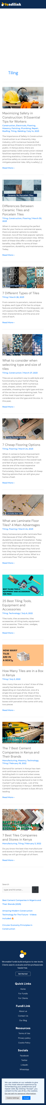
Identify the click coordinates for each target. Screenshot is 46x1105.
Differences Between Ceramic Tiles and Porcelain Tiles (18, 210)
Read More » (8, 167)
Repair (35, 128)
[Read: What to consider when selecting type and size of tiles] (23, 344)
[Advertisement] (23, 32)
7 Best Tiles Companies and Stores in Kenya (19, 837)
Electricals (21, 125)
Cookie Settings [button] (13, 1098)
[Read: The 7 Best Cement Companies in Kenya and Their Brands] (23, 732)
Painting (16, 128)
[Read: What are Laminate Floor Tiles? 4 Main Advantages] (23, 505)
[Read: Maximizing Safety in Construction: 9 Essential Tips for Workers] (23, 97)
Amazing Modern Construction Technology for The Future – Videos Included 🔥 (19, 915)
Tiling (13, 131)
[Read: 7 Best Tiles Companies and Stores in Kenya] (23, 819)
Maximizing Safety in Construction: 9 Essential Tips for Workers (21, 117)
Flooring (31, 125)
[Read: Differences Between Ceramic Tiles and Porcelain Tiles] (23, 190)
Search (5, 884)
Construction (8, 125)
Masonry (6, 128)
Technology (14, 613)
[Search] (35, 889)
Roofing (6, 131)
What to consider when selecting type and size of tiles (21, 364)
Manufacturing (9, 760)
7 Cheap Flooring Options (21, 445)
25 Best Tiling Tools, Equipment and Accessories (16, 605)
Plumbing (26, 128)
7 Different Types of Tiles (20, 293)
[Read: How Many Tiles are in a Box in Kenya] (23, 655)
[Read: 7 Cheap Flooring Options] (23, 429)
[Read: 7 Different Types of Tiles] (23, 277)
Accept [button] (26, 1098)
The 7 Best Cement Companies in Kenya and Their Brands (20, 752)
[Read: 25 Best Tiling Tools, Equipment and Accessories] (23, 585)
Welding (21, 131)
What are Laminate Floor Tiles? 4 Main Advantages (21, 523)
